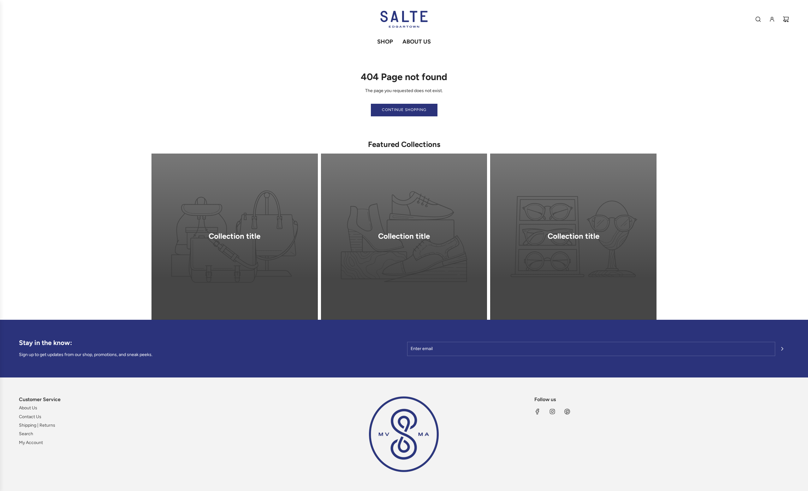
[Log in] (772, 19)
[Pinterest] (567, 411)
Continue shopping (404, 110)
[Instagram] (552, 411)
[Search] (758, 19)
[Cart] (786, 19)
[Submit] (782, 349)
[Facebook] (537, 411)
